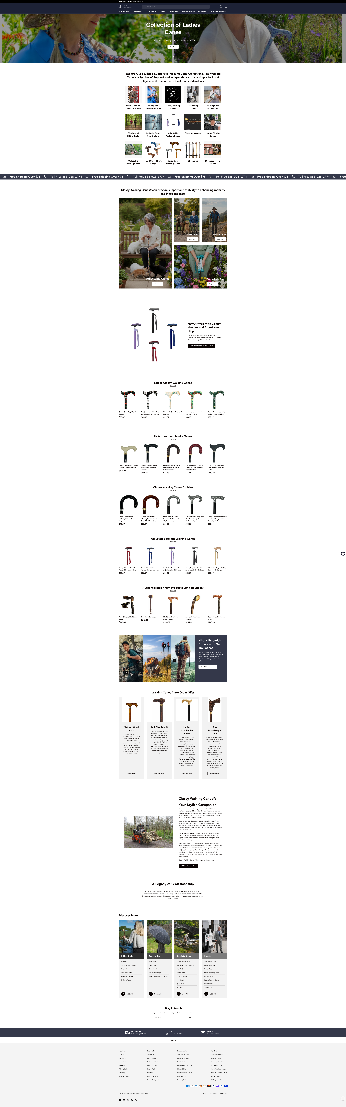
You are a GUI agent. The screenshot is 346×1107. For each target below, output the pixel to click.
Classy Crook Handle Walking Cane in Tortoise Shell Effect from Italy (149, 519)
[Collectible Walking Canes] (133, 149)
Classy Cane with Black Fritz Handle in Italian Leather (149, 467)
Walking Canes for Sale (188, 866)
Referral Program (153, 1080)
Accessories (174, 12)
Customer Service (153, 1062)
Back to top (173, 1040)
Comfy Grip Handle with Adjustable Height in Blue (150, 569)
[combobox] (176, 6)
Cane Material (201, 12)
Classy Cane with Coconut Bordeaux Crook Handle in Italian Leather (194, 467)
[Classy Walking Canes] (173, 94)
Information (123, 1062)
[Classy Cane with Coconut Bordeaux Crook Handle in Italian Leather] (195, 452)
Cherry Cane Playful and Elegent (127, 413)
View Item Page (131, 773)
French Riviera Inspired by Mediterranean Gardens (217, 413)
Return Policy (151, 1069)
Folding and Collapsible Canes (153, 107)
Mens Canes (208, 984)
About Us (122, 1054)
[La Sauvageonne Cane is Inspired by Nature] (195, 399)
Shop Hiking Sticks (206, 667)
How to (162, 12)
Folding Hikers (126, 969)
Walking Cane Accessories (213, 107)
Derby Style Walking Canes (173, 162)
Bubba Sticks (181, 972)
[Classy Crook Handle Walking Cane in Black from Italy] (128, 504)
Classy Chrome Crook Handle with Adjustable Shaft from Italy (171, 519)
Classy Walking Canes (173, 107)
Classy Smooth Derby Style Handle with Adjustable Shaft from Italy (195, 519)
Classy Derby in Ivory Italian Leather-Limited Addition (128, 466)
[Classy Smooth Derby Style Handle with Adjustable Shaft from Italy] (195, 504)
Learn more (139, 1)
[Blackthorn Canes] (192, 122)
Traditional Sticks (127, 976)
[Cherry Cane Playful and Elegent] (128, 399)
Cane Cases (153, 965)
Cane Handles (151, 12)
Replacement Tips (155, 972)
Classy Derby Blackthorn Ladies (216, 618)
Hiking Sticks (138, 12)
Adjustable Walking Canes (173, 134)
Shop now (158, 284)
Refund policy (223, 1093)
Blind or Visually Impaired (185, 965)
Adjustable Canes (210, 961)
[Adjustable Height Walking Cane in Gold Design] (217, 555)
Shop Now (173, 44)
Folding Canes (215, 1076)
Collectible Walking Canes (133, 162)
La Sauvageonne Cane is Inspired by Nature (194, 413)
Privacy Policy (123, 1069)
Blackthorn (124, 961)
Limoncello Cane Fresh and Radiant (172, 413)
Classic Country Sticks (128, 965)
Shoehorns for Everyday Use (158, 976)
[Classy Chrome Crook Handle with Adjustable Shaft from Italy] (173, 504)
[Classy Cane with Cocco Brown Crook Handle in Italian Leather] (173, 452)
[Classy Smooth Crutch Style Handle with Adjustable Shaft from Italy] (217, 504)
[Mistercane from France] (212, 149)
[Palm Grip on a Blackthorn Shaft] (128, 604)
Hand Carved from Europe (153, 162)
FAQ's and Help (152, 1076)
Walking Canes (124, 12)
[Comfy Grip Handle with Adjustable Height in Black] (195, 555)
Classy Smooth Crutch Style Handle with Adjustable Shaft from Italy (217, 519)
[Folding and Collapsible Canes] (153, 94)
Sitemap (150, 1072)
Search (204, 1093)
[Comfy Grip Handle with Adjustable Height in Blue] (150, 555)
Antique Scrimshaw (183, 961)
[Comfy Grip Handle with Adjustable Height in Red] (128, 555)
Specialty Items (187, 12)
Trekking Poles (126, 980)
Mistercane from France (212, 162)
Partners (122, 1065)
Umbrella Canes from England (153, 134)
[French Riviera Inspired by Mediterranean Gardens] (217, 399)
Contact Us (122, 1058)
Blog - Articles (152, 1058)
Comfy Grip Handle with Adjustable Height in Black (195, 569)
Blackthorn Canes (193, 133)
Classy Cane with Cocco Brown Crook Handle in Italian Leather (171, 467)
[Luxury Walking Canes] (212, 122)
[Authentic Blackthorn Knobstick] (195, 604)
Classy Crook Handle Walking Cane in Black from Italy (128, 519)
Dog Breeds (181, 980)
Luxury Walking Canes (213, 134)
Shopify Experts (144, 1093)
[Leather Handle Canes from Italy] (133, 94)
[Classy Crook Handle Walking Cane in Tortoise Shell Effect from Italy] (150, 504)
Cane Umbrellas (182, 976)
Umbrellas (180, 987)
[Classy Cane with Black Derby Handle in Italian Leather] (217, 452)
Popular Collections (217, 12)
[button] (226, 6)
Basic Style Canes (217, 1062)
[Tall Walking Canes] (192, 94)
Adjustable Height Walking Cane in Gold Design (217, 569)
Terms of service (213, 1093)
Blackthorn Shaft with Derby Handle (170, 618)
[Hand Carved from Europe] (153, 149)
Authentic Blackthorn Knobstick (193, 618)
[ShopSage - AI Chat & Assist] (343, 1098)
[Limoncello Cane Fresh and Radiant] (173, 399)
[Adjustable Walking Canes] (173, 122)
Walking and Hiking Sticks (133, 134)
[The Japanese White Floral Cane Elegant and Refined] (150, 399)
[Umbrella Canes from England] (153, 122)
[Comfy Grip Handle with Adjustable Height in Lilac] (173, 555)
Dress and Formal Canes (219, 1072)
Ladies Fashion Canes (211, 980)
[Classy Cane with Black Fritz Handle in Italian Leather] (150, 452)
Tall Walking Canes (192, 107)
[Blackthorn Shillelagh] (150, 604)
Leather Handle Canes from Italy (133, 107)
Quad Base (180, 984)
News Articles (152, 1065)
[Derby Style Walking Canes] (173, 149)
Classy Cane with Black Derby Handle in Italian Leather (216, 467)
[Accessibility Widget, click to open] (343, 553)
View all (173, 386)
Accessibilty (151, 1054)
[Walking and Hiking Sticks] (133, 122)
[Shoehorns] (192, 149)
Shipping (122, 1072)
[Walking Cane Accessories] (212, 94)
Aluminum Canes (216, 1058)
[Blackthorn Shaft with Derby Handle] (173, 604)
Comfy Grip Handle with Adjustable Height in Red (127, 569)
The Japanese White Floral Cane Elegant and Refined (150, 413)
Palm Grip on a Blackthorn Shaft (128, 618)
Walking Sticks (209, 987)
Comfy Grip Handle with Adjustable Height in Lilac (172, 569)
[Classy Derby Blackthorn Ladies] (217, 604)
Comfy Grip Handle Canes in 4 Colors (201, 345)
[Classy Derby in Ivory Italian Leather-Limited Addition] (128, 452)
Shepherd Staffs (126, 972)
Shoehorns (193, 161)
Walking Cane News (217, 1080)
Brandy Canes (181, 969)
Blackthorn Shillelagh (148, 617)
